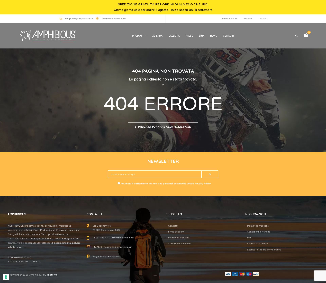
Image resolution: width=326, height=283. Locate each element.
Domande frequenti (179, 237)
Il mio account (230, 18)
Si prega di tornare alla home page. (163, 126)
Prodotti (138, 35)
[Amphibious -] (47, 36)
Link (201, 35)
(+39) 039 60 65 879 (114, 18)
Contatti (228, 35)
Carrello (262, 18)
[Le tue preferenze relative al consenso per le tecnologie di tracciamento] (6, 277)
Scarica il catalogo (257, 243)
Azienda (157, 35)
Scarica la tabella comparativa (264, 249)
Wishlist (247, 18)
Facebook (113, 256)
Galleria (174, 35)
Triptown (52, 274)
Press (189, 35)
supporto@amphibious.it (79, 18)
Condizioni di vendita (180, 243)
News (213, 35)
